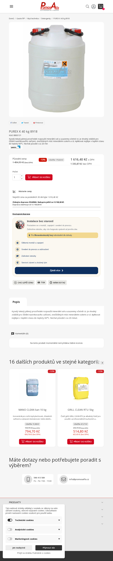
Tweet (26, 122)
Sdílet (14, 122)
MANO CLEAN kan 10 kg (32, 409)
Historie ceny (25, 191)
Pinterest (39, 122)
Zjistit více (55, 270)
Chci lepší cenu (25, 282)
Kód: (11, 135)
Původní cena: (20, 159)
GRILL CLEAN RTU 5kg (81, 409)
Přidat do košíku (41, 177)
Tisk (43, 282)
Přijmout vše (49, 547)
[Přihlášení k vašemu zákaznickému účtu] (94, 6)
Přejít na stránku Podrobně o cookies (33, 553)
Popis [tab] (16, 302)
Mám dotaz (57, 282)
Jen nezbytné (18, 547)
